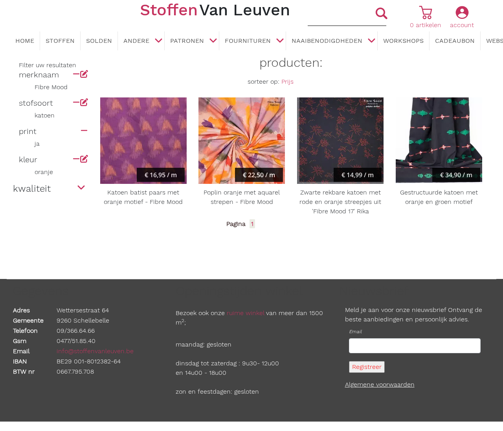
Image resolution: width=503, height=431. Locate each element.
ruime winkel (245, 313)
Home (24, 40)
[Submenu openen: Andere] (158, 41)
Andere (136, 40)
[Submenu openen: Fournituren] (280, 41)
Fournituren (248, 40)
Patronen (187, 40)
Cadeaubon (455, 40)
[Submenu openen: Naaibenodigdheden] (371, 41)
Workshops (403, 40)
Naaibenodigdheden (327, 40)
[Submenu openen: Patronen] (213, 41)
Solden (99, 40)
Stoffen (60, 40)
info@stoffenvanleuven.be (95, 351)
